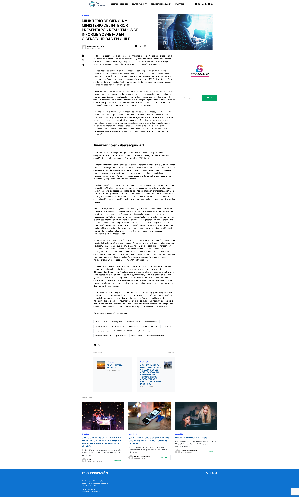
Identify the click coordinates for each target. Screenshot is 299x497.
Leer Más (117, 460)
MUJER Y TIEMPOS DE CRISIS (191, 437)
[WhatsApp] (212, 4)
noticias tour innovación (103, 336)
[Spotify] (206, 4)
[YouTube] (209, 4)
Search (209, 98)
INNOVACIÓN (133, 326)
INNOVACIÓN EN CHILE (151, 326)
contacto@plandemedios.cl (91, 491)
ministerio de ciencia (102, 331)
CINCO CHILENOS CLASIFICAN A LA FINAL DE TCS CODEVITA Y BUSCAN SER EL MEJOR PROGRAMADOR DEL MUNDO (101, 442)
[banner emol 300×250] (199, 71)
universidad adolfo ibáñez (155, 336)
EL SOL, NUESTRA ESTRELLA (115, 366)
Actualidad (86, 15)
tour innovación (136, 336)
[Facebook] (196, 4)
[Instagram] (199, 4)
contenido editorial (151, 322)
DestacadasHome (101, 326)
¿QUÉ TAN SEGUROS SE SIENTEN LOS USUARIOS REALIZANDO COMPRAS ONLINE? (148, 440)
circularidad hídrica (133, 322)
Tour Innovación (95, 473)
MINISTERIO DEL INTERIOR (123, 331)
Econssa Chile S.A (118, 326)
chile (105, 322)
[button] (83, 4)
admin (89, 459)
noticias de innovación (144, 331)
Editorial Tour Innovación (95, 46)
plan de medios (121, 336)
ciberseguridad (117, 322)
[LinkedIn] (202, 4)
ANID (97, 322)
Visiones (110, 362)
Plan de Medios (98, 481)
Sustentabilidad (146, 362)
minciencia (167, 326)
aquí (126, 313)
